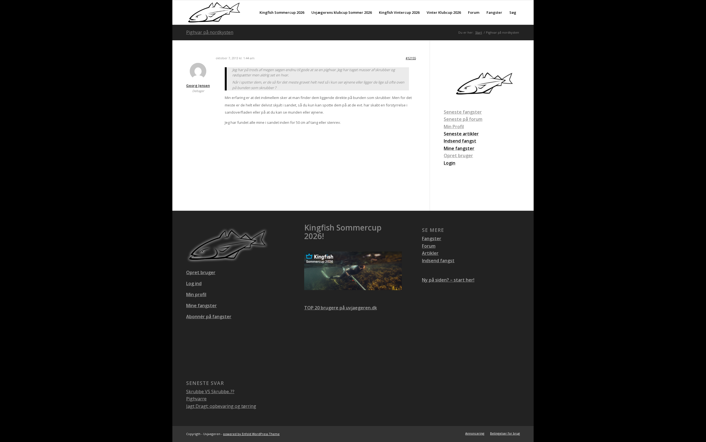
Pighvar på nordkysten (209, 32)
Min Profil (454, 127)
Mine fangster (201, 305)
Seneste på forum (463, 119)
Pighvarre (196, 399)
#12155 (411, 58)
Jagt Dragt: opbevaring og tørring (221, 406)
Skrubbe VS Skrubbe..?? (210, 392)
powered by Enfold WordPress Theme (251, 434)
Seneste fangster (463, 112)
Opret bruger (458, 155)
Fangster (431, 238)
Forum (428, 246)
